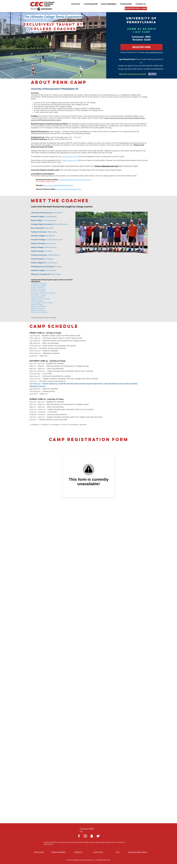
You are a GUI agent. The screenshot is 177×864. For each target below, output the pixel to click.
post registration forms (154, 52)
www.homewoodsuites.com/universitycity (75, 180)
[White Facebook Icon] (79, 836)
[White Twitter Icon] (98, 836)
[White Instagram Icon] (85, 836)
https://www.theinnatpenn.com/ (68, 189)
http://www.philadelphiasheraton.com (58, 185)
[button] (111, 232)
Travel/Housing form (69, 156)
